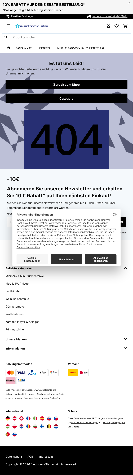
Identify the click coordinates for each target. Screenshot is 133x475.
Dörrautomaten (15, 306)
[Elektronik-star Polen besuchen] (14, 426)
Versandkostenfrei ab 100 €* (109, 16)
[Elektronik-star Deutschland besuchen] (8, 418)
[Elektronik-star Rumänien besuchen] (28, 426)
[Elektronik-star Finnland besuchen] (42, 426)
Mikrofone (45, 47)
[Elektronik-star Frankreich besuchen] (28, 418)
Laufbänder (13, 291)
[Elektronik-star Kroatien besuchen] (21, 426)
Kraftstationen (15, 314)
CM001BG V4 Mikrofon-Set (88, 47)
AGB (30, 456)
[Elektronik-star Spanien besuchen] (42, 418)
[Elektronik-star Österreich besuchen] (14, 418)
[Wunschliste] (116, 26)
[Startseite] (11, 47)
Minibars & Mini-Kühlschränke (25, 276)
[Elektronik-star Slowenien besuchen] (14, 434)
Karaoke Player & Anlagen (22, 321)
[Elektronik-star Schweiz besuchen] (21, 418)
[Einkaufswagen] (125, 26)
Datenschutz (14, 456)
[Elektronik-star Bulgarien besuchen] (35, 426)
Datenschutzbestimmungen (84, 422)
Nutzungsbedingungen (114, 422)
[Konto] (108, 26)
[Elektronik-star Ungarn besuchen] (8, 426)
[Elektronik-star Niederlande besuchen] (56, 426)
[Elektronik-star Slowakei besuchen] (49, 418)
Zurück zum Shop (66, 84)
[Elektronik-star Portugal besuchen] (8, 434)
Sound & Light (24, 47)
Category (66, 98)
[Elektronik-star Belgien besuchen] (49, 426)
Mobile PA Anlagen (18, 283)
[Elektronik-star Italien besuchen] (35, 418)
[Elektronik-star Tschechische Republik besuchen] (56, 418)
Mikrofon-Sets (65, 47)
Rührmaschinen (15, 329)
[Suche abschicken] (6, 37)
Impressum (46, 456)
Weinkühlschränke (17, 299)
